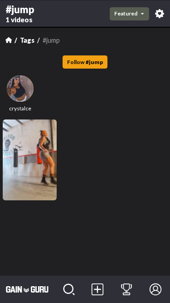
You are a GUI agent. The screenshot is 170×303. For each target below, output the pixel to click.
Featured (125, 13)
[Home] (8, 40)
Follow (85, 62)
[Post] (97, 289)
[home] (27, 289)
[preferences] (160, 14)
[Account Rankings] (126, 289)
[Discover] (68, 289)
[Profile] (155, 289)
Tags (27, 40)
